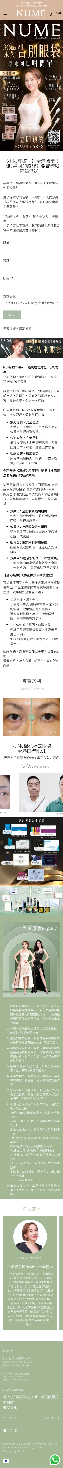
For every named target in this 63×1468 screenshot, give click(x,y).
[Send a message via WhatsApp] (54, 1459)
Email (8, 278)
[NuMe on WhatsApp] (16, 1431)
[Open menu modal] (5, 14)
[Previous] (9, 4)
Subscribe (52, 1418)
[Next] (54, 4)
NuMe (27, 1443)
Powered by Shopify (14, 1451)
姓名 (7, 242)
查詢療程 (9, 296)
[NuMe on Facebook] (5, 1431)
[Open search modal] (50, 14)
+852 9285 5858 (22, 1373)
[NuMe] (31, 14)
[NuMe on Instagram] (11, 1431)
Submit (12, 314)
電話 (7, 260)
